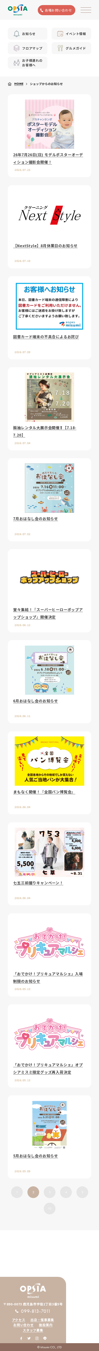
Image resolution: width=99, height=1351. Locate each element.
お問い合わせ (23, 1324)
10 (49, 1208)
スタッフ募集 (33, 1330)
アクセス (18, 1319)
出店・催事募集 (42, 1319)
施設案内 (45, 1324)
